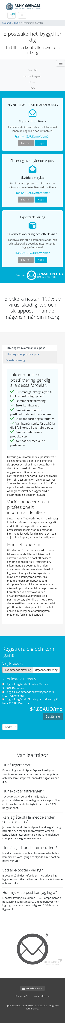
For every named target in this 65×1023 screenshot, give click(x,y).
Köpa (41, 143)
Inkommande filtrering (17, 670)
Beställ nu (53, 716)
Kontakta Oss (22, 996)
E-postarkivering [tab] (15, 360)
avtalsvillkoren (42, 996)
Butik (17, 22)
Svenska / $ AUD (34, 988)
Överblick (33, 70)
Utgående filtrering (46, 670)
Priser (33, 82)
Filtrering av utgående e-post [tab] (23, 354)
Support (6, 22)
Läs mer (26, 143)
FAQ (32, 88)
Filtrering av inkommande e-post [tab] (25, 348)
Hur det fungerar (32, 76)
